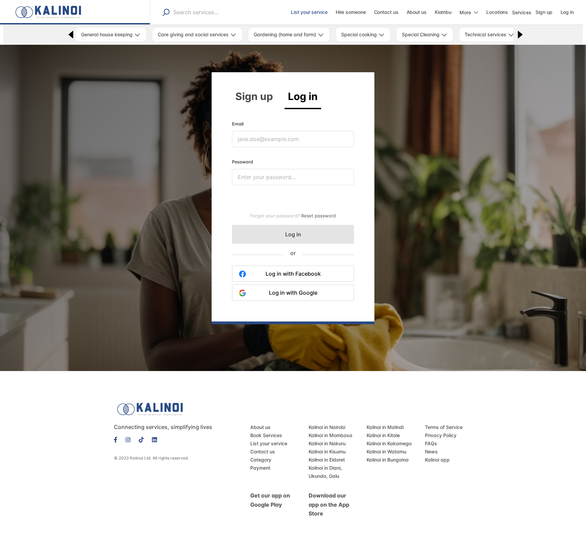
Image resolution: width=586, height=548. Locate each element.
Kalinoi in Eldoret (327, 460)
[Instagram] (128, 439)
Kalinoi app (437, 460)
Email (237, 123)
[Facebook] (117, 439)
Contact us (262, 451)
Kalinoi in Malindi (385, 427)
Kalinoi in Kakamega (389, 443)
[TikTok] (141, 439)
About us (260, 427)
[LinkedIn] (154, 439)
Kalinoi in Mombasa (330, 435)
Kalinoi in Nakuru (327, 443)
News (431, 451)
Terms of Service (444, 427)
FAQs (431, 443)
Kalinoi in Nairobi (327, 427)
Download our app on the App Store (329, 504)
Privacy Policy (440, 435)
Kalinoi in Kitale (383, 435)
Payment (260, 468)
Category (260, 460)
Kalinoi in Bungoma (388, 460)
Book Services (266, 435)
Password (242, 161)
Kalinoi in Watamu (386, 451)
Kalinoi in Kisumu (327, 451)
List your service (268, 443)
